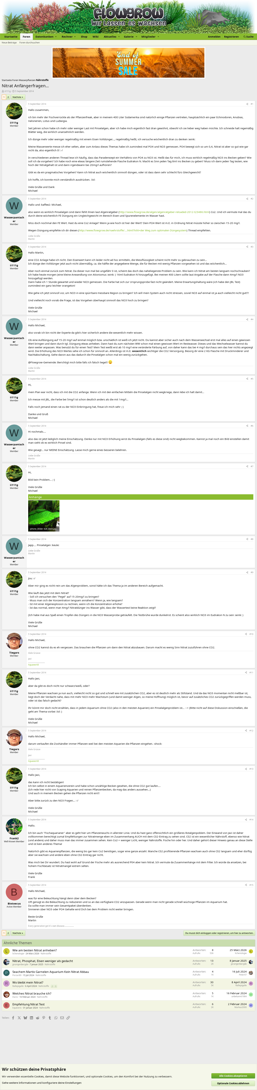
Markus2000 (240, 1007)
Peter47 (243, 974)
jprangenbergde (20, 964)
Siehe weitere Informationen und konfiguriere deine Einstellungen (41, 1082)
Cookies (39, 1076)
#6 (252, 425)
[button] (46, 36)
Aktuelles (110, 36)
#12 (251, 730)
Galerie (129, 36)
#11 (251, 672)
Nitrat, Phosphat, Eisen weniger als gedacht (42, 961)
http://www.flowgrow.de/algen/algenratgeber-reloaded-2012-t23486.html (164, 212)
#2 (252, 198)
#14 (251, 819)
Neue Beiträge (9, 42)
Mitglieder (148, 36)
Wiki (96, 36)
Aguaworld (33, 664)
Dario (15, 996)
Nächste (17, 97)
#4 (252, 319)
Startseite (10, 36)
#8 (252, 539)
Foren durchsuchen (29, 42)
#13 (251, 768)
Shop (84, 36)
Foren (26, 36)
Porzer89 (16, 975)
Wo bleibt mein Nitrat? (27, 982)
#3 (252, 246)
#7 (252, 466)
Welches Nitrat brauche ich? (31, 993)
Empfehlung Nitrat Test (28, 1004)
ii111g (8, 91)
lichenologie (18, 953)
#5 (252, 378)
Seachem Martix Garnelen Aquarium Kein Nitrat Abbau (50, 972)
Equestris (17, 1007)
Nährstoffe (46, 953)
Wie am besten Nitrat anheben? (34, 950)
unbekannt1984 (239, 996)
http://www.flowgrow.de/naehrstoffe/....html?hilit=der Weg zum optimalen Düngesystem (133, 230)
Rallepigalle (18, 986)
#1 (252, 103)
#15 (251, 885)
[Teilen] (247, 104)
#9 (252, 572)
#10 (251, 634)
